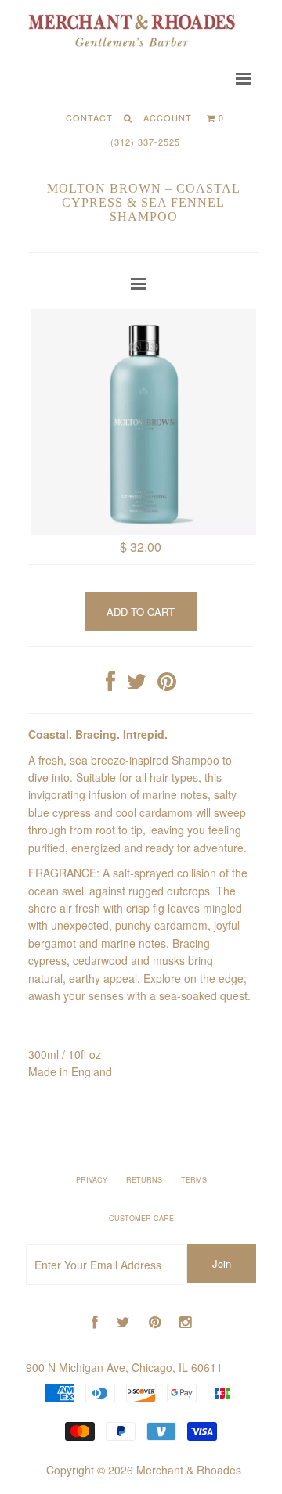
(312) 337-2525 (145, 141)
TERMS (194, 1180)
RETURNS (144, 1180)
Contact (89, 117)
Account (167, 117)
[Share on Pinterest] (166, 685)
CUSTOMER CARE (141, 1218)
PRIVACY (91, 1180)
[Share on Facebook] (110, 685)
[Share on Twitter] (136, 685)
